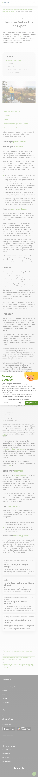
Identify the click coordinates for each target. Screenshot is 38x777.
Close (6, 403)
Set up (19, 403)
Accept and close (31, 403)
